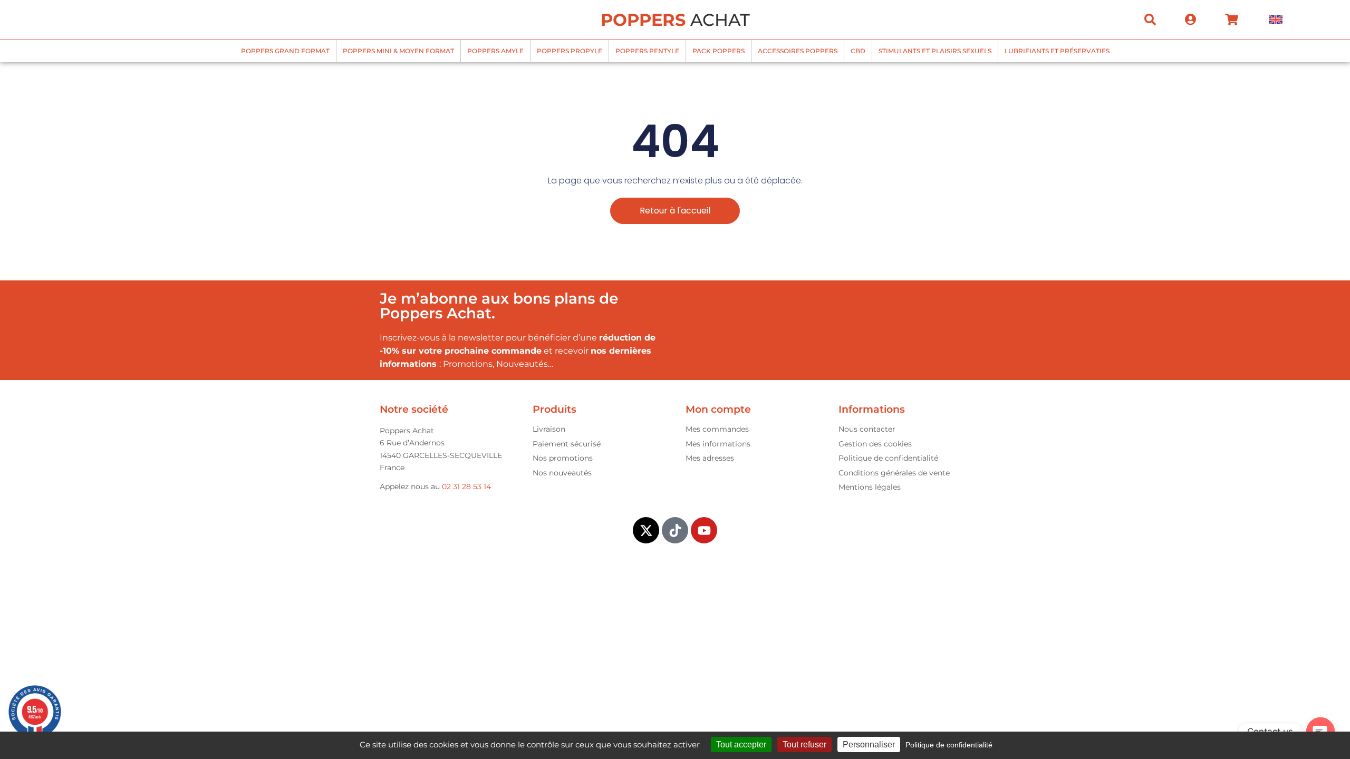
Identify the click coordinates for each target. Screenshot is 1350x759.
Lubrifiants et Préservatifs (1057, 51)
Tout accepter (741, 744)
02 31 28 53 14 (466, 486)
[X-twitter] (646, 530)
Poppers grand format (285, 51)
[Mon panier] (1231, 19)
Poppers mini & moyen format (398, 51)
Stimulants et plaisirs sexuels (935, 51)
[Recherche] (1150, 19)
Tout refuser (804, 744)
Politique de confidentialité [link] (948, 745)
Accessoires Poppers (797, 51)
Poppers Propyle (569, 51)
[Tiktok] (675, 530)
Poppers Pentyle (647, 51)
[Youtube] (704, 530)
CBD (858, 51)
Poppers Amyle (495, 51)
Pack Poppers (718, 51)
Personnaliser (869, 744)
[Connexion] (1190, 19)
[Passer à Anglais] (1276, 19)
